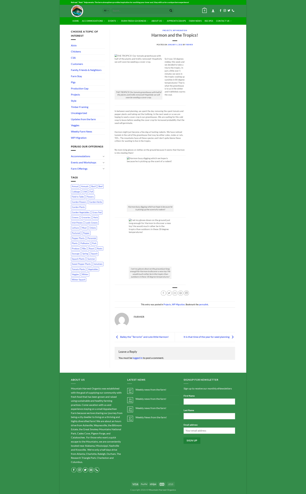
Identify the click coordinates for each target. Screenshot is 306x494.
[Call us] (233, 10)
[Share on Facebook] (163, 293)
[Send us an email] (91, 469)
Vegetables (93, 269)
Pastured (76, 233)
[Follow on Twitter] (229, 10)
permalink (203, 304)
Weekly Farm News (81, 131)
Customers (77, 63)
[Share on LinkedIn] (186, 293)
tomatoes (98, 264)
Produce (75, 248)
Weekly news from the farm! (150, 389)
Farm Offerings (79, 168)
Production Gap (79, 88)
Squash (94, 253)
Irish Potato (77, 222)
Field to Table (78, 196)
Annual (75, 186)
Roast (91, 248)
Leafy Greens (91, 222)
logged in (137, 357)
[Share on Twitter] (169, 293)
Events (112, 21)
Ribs (84, 248)
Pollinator (84, 243)
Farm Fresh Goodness (133, 21)
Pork (94, 243)
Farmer (189, 45)
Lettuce (75, 228)
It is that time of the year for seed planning (207, 336)
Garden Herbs (95, 202)
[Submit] (171, 10)
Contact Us (222, 21)
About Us (156, 21)
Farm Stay (76, 76)
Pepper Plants (78, 238)
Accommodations (92, 21)
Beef (100, 186)
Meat (84, 228)
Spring (85, 253)
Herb (95, 217)
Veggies (75, 125)
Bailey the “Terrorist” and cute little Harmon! (144, 336)
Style (73, 100)
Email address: (191, 424)
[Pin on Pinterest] (180, 293)
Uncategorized (79, 112)
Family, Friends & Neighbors (86, 69)
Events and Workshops (83, 162)
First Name (189, 395)
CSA (73, 57)
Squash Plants (78, 259)
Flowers (90, 196)
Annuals (84, 186)
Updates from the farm (83, 119)
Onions (93, 228)
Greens (75, 217)
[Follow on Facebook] (220, 10)
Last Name (189, 410)
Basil (93, 186)
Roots (99, 248)
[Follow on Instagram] (224, 10)
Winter (85, 274)
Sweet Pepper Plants (81, 264)
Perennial (91, 238)
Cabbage (76, 191)
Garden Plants (78, 207)
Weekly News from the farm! (151, 417)
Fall (91, 191)
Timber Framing (79, 106)
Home (76, 21)
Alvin (74, 45)
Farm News (195, 21)
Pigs (73, 82)
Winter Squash (78, 279)
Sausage (76, 253)
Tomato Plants (78, 269)
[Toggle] (103, 156)
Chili (85, 191)
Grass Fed (97, 212)
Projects (75, 94)
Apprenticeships (176, 21)
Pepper (86, 233)
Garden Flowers (79, 202)
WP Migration (79, 137)
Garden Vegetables (80, 212)
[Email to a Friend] (175, 293)
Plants (75, 243)
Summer (91, 259)
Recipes (209, 21)
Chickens (76, 51)
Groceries (85, 217)
